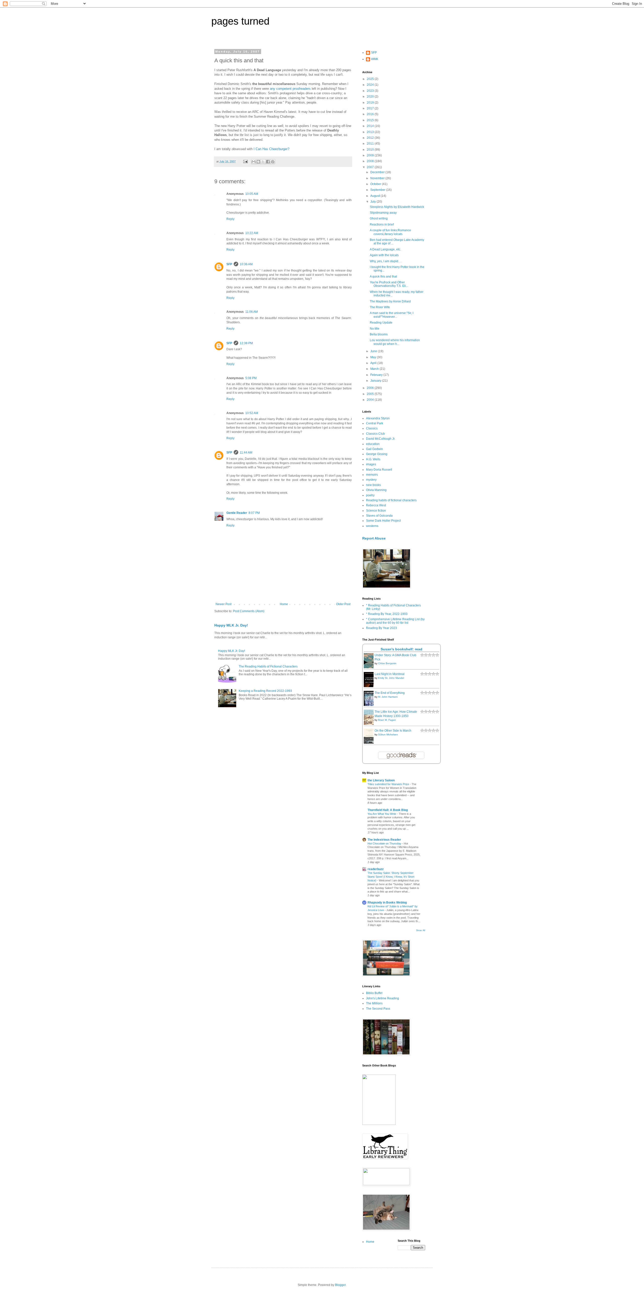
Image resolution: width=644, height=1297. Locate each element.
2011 (371, 143)
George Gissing (376, 454)
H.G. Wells (373, 459)
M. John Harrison (388, 696)
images (371, 464)
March (375, 369)
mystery (371, 479)
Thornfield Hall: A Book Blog (388, 810)
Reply (230, 219)
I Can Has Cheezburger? (271, 149)
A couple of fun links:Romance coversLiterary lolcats (390, 232)
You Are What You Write (382, 813)
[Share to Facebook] (267, 161)
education (373, 444)
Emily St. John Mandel (391, 678)
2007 (371, 167)
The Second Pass (378, 1008)
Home (284, 604)
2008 (371, 161)
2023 (371, 91)
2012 (371, 138)
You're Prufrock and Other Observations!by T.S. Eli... (389, 284)
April (373, 363)
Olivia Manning (376, 490)
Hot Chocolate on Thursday (385, 843)
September (378, 190)
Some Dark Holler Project (383, 520)
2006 (371, 388)
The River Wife (380, 307)
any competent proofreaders (291, 89)
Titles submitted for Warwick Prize (389, 784)
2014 (371, 126)
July (373, 201)
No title (374, 328)
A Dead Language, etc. (385, 249)
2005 (371, 394)
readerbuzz (376, 869)
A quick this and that (383, 276)
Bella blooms (379, 334)
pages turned (240, 21)
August (375, 196)
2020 (371, 96)
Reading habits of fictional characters (391, 500)
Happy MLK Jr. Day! (231, 625)
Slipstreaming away (383, 212)
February (376, 375)
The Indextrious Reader (384, 839)
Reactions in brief (382, 224)
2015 (371, 120)
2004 (371, 399)
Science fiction (376, 510)
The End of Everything (390, 693)
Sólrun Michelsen (388, 734)
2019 (371, 102)
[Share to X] (263, 161)
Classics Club (375, 433)
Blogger (340, 1285)
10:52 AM (251, 413)
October (376, 184)
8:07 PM (254, 513)
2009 (371, 155)
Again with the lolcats (384, 255)
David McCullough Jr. (380, 438)
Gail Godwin (374, 449)
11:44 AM (246, 452)
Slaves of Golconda (379, 515)
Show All (420, 930)
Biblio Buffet (374, 993)
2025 (371, 79)
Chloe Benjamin (387, 663)
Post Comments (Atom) (248, 611)
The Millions (374, 1003)
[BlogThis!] (258, 161)
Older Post (343, 604)
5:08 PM (251, 378)
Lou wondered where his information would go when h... (395, 341)
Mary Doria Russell (379, 469)
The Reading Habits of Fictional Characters (268, 666)
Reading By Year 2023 (381, 628)
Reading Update (381, 322)
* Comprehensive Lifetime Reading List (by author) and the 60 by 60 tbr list (395, 620)
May (373, 357)
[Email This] (253, 161)
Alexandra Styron (378, 418)
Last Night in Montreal (390, 674)
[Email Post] (245, 161)
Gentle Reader (236, 513)
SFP (229, 264)
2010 (371, 149)
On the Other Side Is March (393, 730)
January (376, 380)
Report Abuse (374, 538)
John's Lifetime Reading (382, 998)
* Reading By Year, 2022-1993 (387, 614)
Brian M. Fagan (387, 720)
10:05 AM (251, 194)
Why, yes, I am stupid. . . (386, 261)
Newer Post (223, 604)
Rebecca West (376, 505)
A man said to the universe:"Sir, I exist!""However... (391, 314)
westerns (372, 526)
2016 (371, 114)
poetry (370, 495)
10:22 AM (251, 233)
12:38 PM (246, 343)
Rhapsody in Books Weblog (387, 902)
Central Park (374, 423)
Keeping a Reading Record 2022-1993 (265, 691)
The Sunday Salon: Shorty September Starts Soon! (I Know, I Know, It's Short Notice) (391, 876)
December (377, 172)
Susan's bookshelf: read (401, 649)
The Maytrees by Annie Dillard (390, 301)
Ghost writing (379, 218)
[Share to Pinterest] (272, 161)
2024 (371, 84)
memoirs (372, 474)
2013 (371, 132)
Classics (372, 428)
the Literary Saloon (381, 780)
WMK (374, 59)
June (374, 351)
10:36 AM (246, 264)
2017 (371, 108)
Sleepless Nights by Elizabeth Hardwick (397, 207)
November (377, 178)
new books (373, 485)
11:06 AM (251, 312)
